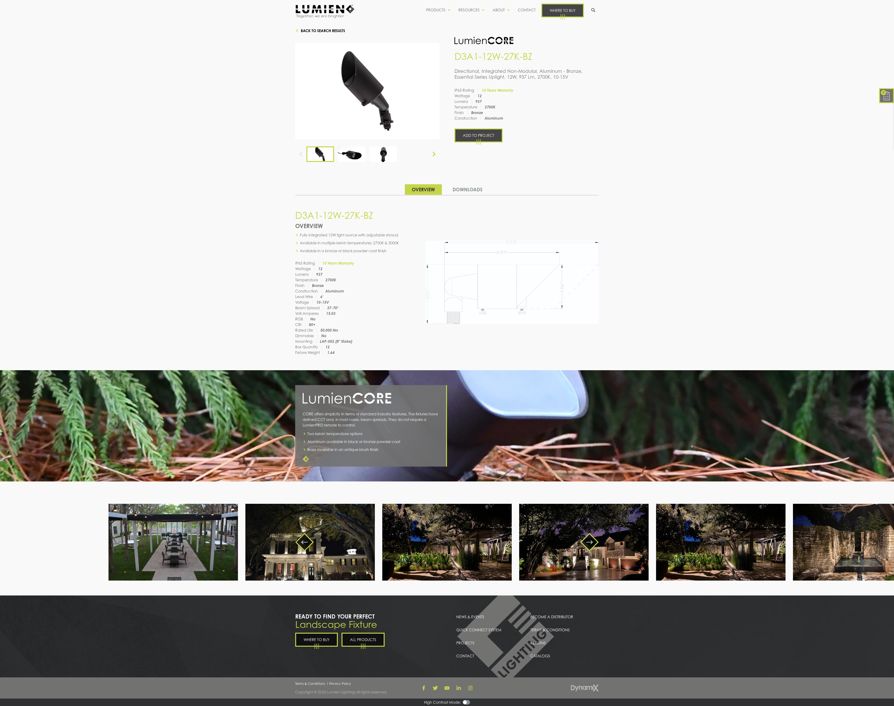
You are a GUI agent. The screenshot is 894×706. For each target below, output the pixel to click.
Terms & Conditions (310, 684)
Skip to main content (22, 7)
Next (434, 154)
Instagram (470, 688)
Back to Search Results (323, 30)
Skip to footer (15, 12)
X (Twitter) (435, 688)
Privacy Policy (340, 684)
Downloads (467, 189)
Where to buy (563, 10)
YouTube (447, 688)
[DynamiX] (585, 688)
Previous (300, 154)
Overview (423, 189)
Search (593, 10)
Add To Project (478, 135)
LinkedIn (458, 688)
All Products (363, 639)
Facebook (424, 688)
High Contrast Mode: (22, 18)
